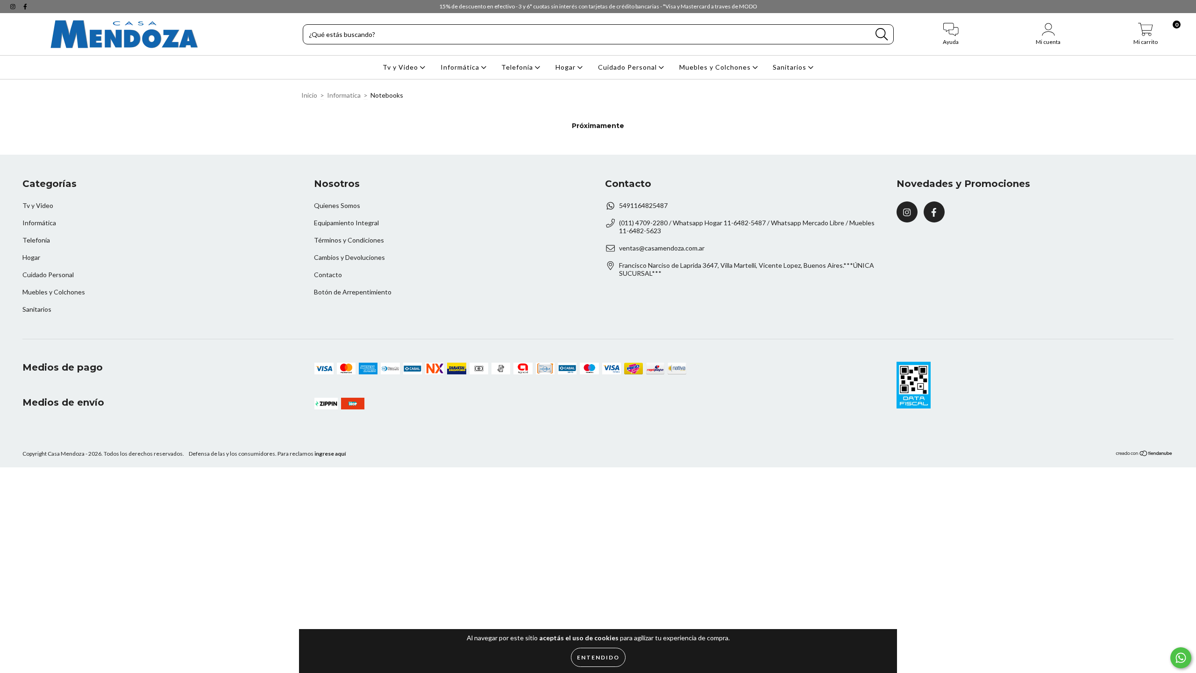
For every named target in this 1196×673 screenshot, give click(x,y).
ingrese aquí (330, 453)
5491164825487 (643, 205)
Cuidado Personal (628, 67)
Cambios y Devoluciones (349, 257)
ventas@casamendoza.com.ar (662, 248)
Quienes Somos (337, 205)
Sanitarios (790, 67)
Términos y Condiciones (349, 240)
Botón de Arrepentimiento (353, 292)
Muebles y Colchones (716, 67)
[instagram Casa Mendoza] (13, 6)
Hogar (566, 67)
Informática (461, 67)
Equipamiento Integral (346, 223)
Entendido (598, 657)
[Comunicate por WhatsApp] (1180, 657)
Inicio (309, 95)
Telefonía (518, 67)
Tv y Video (401, 67)
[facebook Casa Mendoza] (25, 6)
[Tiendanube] (1144, 454)
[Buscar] (881, 34)
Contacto (328, 275)
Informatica (344, 95)
